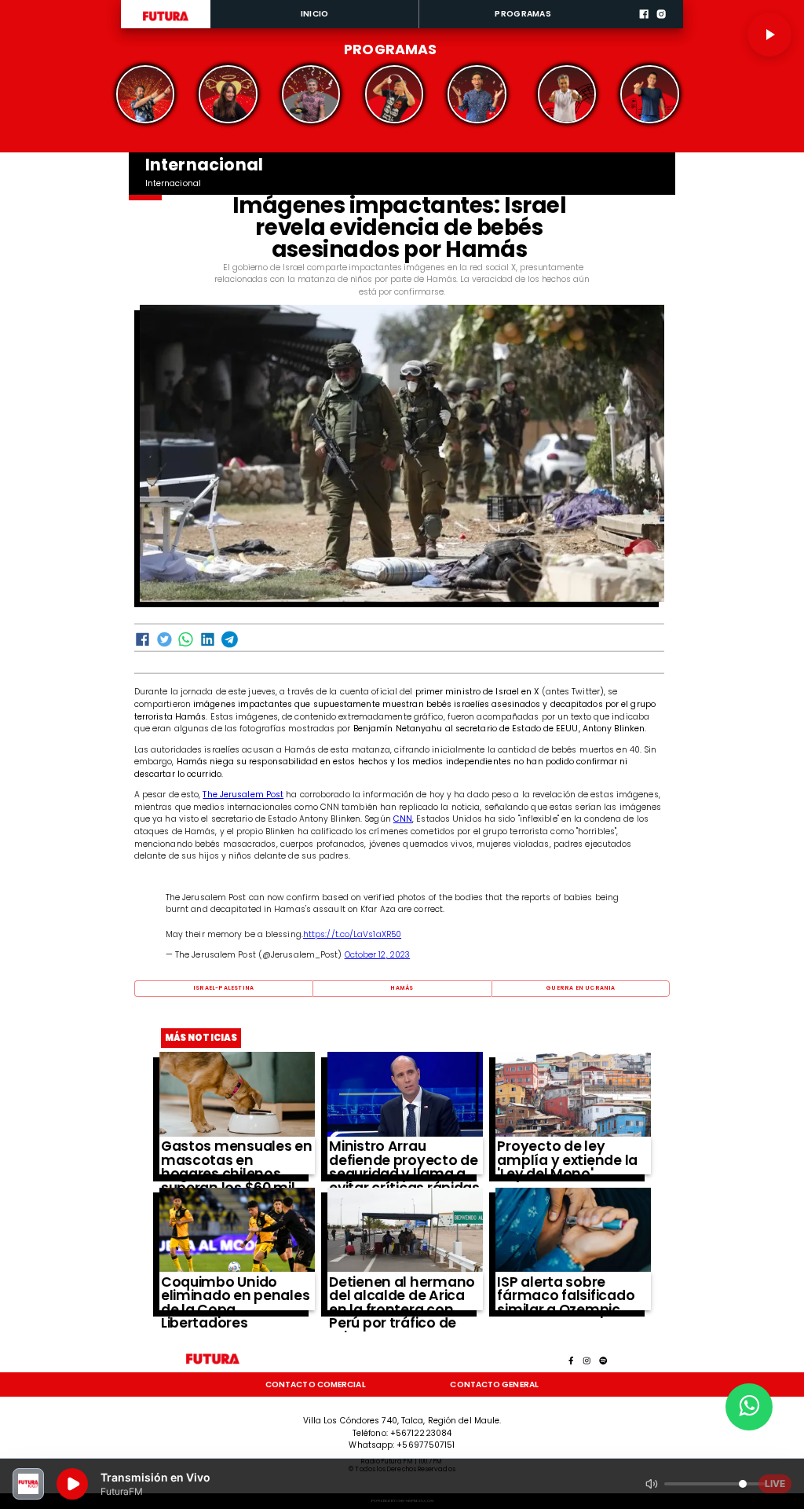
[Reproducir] (769, 35)
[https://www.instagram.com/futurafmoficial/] (661, 27)
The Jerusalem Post (243, 794)
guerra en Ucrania (580, 987)
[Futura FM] (145, 94)
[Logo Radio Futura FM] (165, 21)
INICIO (315, 14)
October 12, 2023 (378, 955)
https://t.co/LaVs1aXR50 (352, 934)
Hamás (401, 987)
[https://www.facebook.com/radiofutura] (643, 27)
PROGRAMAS (523, 14)
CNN (402, 819)
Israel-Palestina (223, 987)
